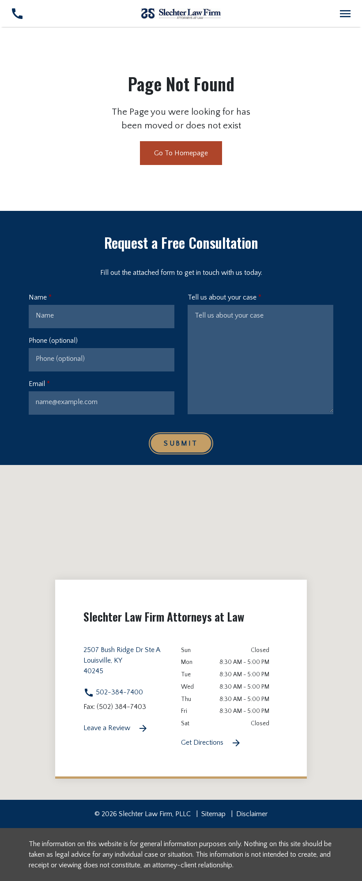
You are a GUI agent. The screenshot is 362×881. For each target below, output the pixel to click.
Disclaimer (252, 814)
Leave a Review (107, 728)
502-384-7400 (118, 692)
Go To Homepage (181, 153)
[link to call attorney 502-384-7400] (17, 13)
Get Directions (203, 742)
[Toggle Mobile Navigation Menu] (345, 13)
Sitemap (213, 814)
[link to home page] (181, 13)
